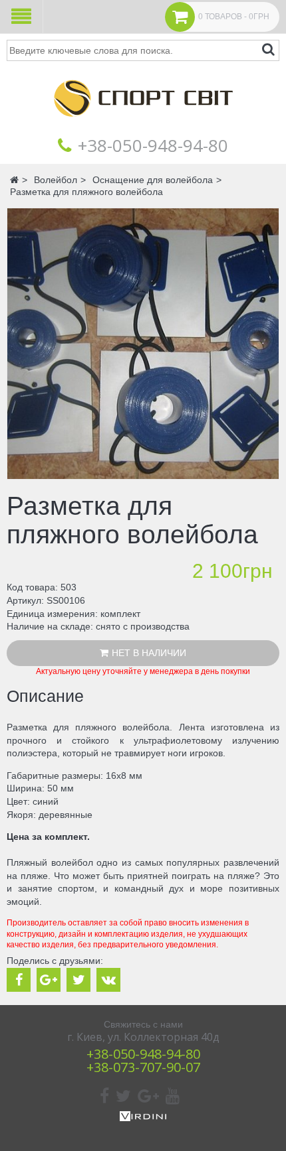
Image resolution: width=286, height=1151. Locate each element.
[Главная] (143, 126)
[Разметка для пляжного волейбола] (143, 343)
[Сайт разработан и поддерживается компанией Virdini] (143, 1118)
